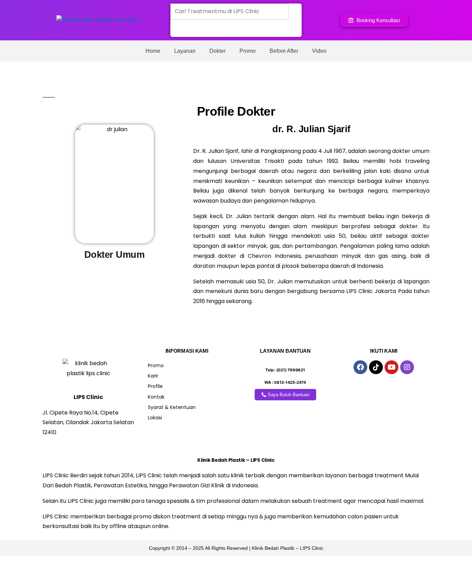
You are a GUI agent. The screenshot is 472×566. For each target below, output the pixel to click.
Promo (247, 51)
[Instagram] (407, 367)
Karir (153, 375)
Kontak (156, 396)
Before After (284, 51)
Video (319, 51)
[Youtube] (391, 367)
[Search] (180, 28)
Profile (155, 386)
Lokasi (155, 417)
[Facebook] (360, 367)
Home (152, 51)
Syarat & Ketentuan (172, 407)
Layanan (185, 51)
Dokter (217, 51)
